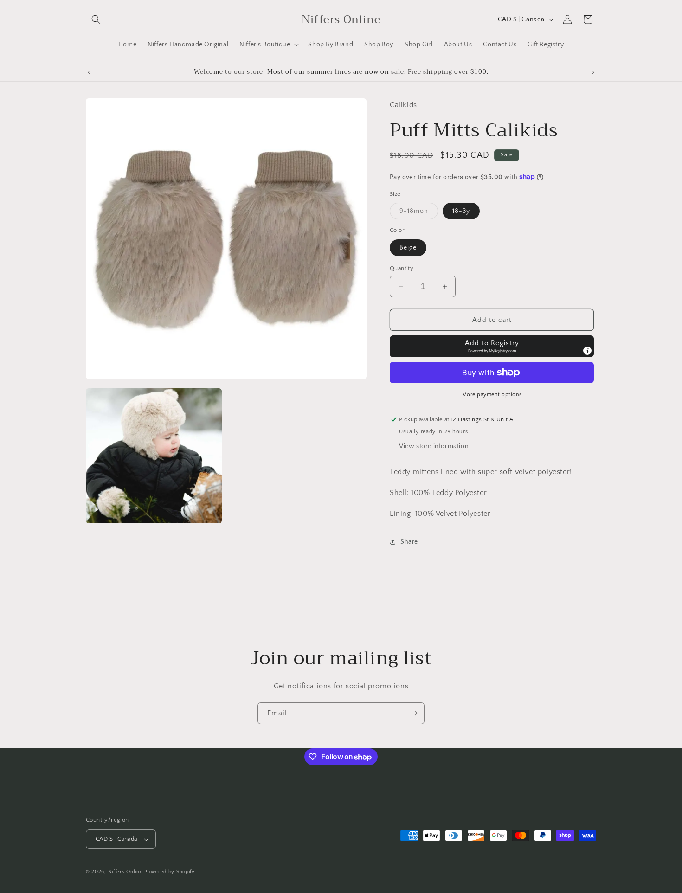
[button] (96, 19)
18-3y (461, 211)
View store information (434, 446)
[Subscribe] (414, 713)
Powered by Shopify (169, 871)
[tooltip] (587, 351)
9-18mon (418, 213)
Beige (408, 247)
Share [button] (409, 542)
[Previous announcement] (89, 72)
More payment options (492, 395)
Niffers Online (125, 871)
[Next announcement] (593, 72)
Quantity (401, 268)
